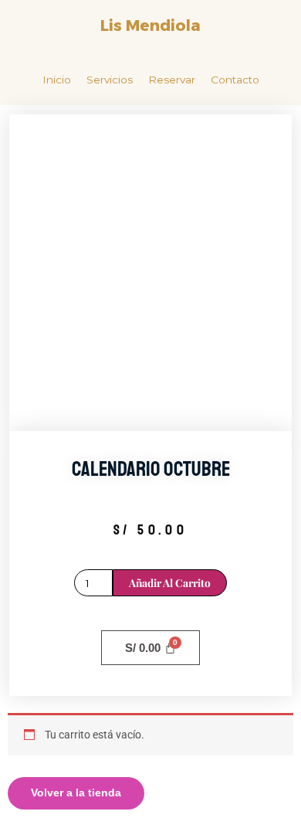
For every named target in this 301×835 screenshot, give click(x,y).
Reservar (171, 79)
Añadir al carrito (170, 582)
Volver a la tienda (76, 793)
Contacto (235, 79)
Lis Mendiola (150, 25)
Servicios (109, 79)
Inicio (56, 79)
